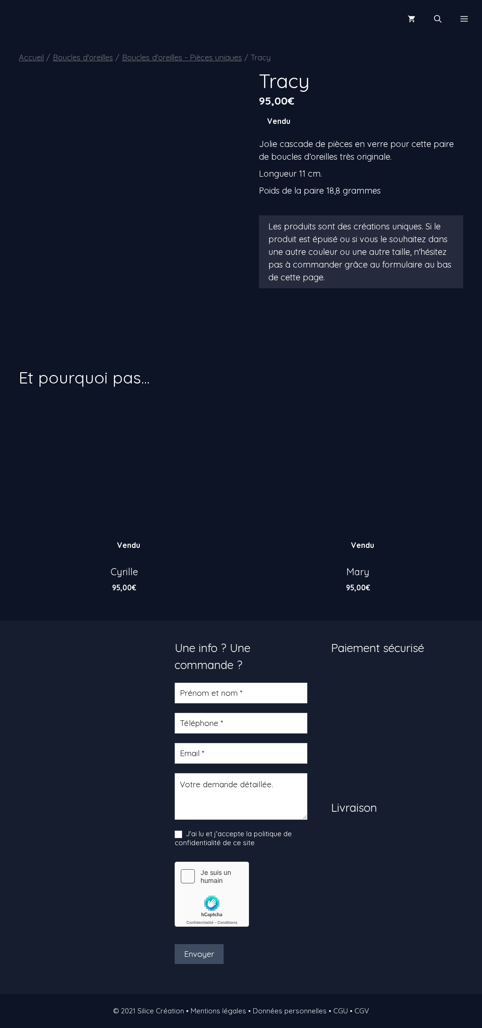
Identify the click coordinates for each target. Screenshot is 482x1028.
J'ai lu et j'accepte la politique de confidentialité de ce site (233, 838)
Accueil (31, 57)
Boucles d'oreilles (83, 57)
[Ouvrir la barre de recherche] (438, 19)
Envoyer (199, 954)
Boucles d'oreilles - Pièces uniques (182, 57)
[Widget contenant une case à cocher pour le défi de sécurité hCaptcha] (212, 894)
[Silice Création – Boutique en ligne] (39, 19)
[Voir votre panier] (411, 19)
